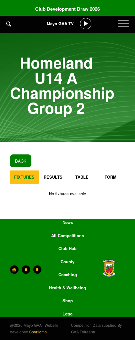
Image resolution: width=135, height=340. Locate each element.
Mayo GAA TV (60, 23)
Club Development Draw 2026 (67, 8)
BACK (20, 161)
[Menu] (123, 28)
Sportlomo (38, 331)
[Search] (9, 23)
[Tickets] (14, 270)
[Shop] (26, 270)
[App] (37, 270)
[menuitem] (9, 28)
